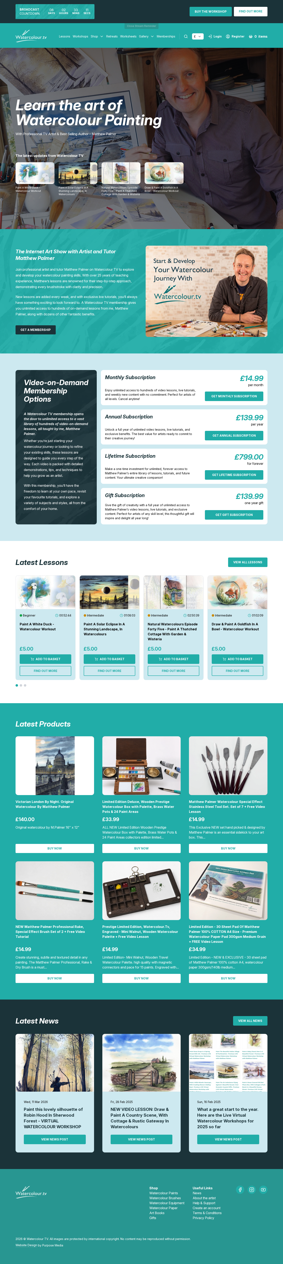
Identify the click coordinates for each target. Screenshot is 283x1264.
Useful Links (203, 1188)
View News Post (54, 1139)
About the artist (204, 1198)
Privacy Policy (203, 1218)
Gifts (152, 1218)
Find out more (250, 11)
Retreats (112, 36)
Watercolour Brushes (165, 1198)
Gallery (144, 36)
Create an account (206, 1208)
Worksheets (128, 36)
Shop (94, 36)
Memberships (166, 36)
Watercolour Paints (163, 1193)
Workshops (80, 36)
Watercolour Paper (163, 1208)
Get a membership (36, 330)
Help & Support (204, 1203)
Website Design (26, 1245)
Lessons (64, 36)
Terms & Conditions (207, 1213)
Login (218, 36)
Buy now (54, 848)
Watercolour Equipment (166, 1203)
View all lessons (247, 562)
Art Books (156, 1213)
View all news (250, 1020)
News (197, 1193)
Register (238, 36)
